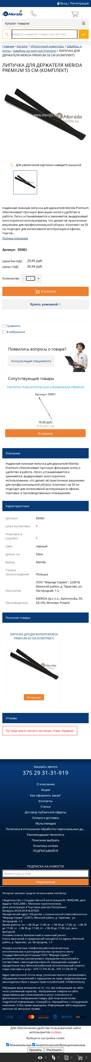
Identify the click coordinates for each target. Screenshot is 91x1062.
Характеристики (17, 506)
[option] (45, 411)
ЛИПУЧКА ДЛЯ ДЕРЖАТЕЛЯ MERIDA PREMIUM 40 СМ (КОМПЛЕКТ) (34, 636)
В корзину (48, 291)
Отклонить (54, 1050)
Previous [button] (9, 411)
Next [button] (82, 411)
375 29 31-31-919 (45, 772)
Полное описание (15, 238)
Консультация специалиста (31, 361)
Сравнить (14, 326)
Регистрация (79, 3)
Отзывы (11, 718)
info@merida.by (75, 982)
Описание (13, 453)
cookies (56, 1032)
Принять (35, 1050)
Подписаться (45, 882)
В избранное (16, 332)
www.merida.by (56, 893)
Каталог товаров (17, 23)
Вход (63, 3)
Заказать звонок (46, 767)
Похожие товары (18, 618)
